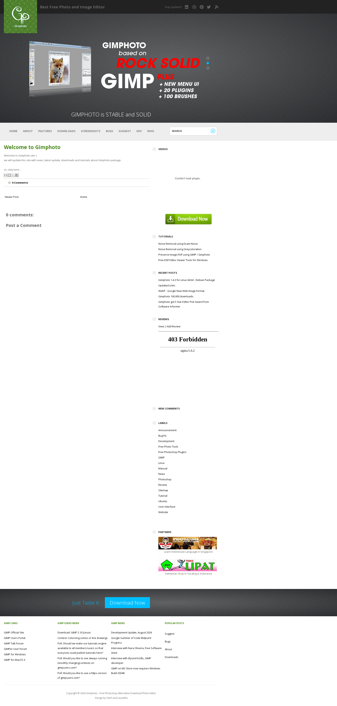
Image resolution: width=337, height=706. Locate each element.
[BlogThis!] (9, 175)
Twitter (209, 7)
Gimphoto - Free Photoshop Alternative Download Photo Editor (121, 693)
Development (166, 441)
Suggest (125, 131)
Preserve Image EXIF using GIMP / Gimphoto (184, 254)
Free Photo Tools (168, 446)
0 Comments (20, 182)
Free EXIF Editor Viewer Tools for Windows (183, 260)
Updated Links (166, 285)
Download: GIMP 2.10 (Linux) (74, 632)
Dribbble (194, 7)
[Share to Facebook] (17, 175)
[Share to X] (13, 175)
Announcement (167, 430)
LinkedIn (187, 7)
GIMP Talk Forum (14, 643)
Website (163, 512)
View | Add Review (169, 326)
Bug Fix (162, 435)
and (115, 697)
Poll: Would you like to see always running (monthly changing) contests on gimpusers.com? (82, 662)
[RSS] (216, 7)
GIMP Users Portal (14, 638)
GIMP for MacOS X (14, 660)
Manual (162, 468)
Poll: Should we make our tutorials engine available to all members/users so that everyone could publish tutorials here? (82, 648)
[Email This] (6, 175)
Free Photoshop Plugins (172, 452)
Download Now (127, 602)
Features (45, 131)
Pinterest (202, 7)
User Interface (166, 506)
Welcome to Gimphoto (32, 147)
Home (13, 131)
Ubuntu (162, 501)
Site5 (109, 697)
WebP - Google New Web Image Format (181, 291)
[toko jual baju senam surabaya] (187, 564)
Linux (161, 463)
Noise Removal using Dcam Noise (178, 243)
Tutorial (162, 495)
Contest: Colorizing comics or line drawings (83, 638)
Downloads (66, 131)
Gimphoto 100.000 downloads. (176, 296)
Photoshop (164, 479)
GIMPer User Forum (15, 649)
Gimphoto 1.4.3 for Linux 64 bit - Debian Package (186, 280)
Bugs (109, 131)
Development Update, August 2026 (131, 632)
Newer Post (12, 197)
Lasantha (122, 697)
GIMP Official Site (14, 632)
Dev (139, 131)
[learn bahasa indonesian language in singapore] (187, 542)
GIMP (161, 457)
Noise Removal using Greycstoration (179, 249)
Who (150, 131)
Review (162, 485)
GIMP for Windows (15, 654)
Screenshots (90, 131)
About (28, 131)
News (161, 474)
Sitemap (163, 490)
